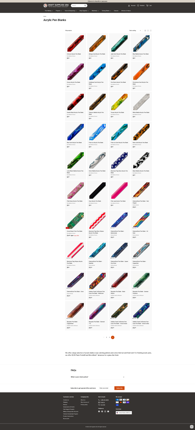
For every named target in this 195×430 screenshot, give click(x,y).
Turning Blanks (106, 10)
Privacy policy (84, 404)
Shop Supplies (84, 10)
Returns (65, 404)
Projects (58, 10)
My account (66, 418)
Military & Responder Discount (70, 411)
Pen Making (48, 10)
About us (83, 400)
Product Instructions (68, 416)
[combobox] (79, 5)
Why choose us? (85, 402)
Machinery (95, 10)
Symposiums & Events (68, 407)
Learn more (104, 1)
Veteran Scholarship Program (70, 414)
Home (44, 16)
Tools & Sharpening (70, 10)
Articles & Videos (126, 10)
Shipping (65, 402)
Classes (116, 10)
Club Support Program (68, 409)
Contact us (66, 400)
